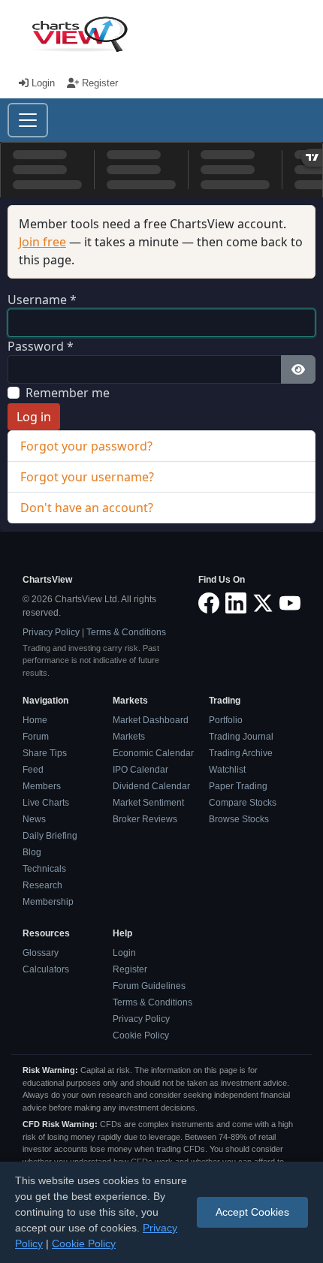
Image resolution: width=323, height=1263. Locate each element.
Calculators (46, 969)
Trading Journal (241, 736)
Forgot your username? (87, 477)
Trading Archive (241, 753)
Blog (32, 852)
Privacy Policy (51, 632)
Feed (33, 769)
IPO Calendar (140, 769)
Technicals (44, 869)
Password (41, 346)
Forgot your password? (86, 446)
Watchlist (227, 769)
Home (35, 720)
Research (42, 885)
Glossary (41, 953)
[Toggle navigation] (28, 120)
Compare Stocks (242, 802)
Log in (34, 416)
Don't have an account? (86, 507)
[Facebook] (208, 602)
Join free (42, 242)
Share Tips (45, 753)
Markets (129, 736)
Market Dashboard (151, 720)
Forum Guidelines (149, 986)
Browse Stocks (239, 819)
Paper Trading (238, 786)
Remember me (68, 392)
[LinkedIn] (235, 602)
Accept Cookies (252, 1212)
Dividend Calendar (151, 786)
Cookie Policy (141, 1035)
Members (42, 786)
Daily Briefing (50, 835)
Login (43, 83)
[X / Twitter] (262, 602)
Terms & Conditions (126, 632)
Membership (48, 902)
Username (42, 299)
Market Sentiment (148, 802)
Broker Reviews (145, 819)
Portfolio (226, 720)
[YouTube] (289, 602)
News (34, 819)
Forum (36, 736)
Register (98, 83)
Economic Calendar (153, 753)
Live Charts (46, 802)
